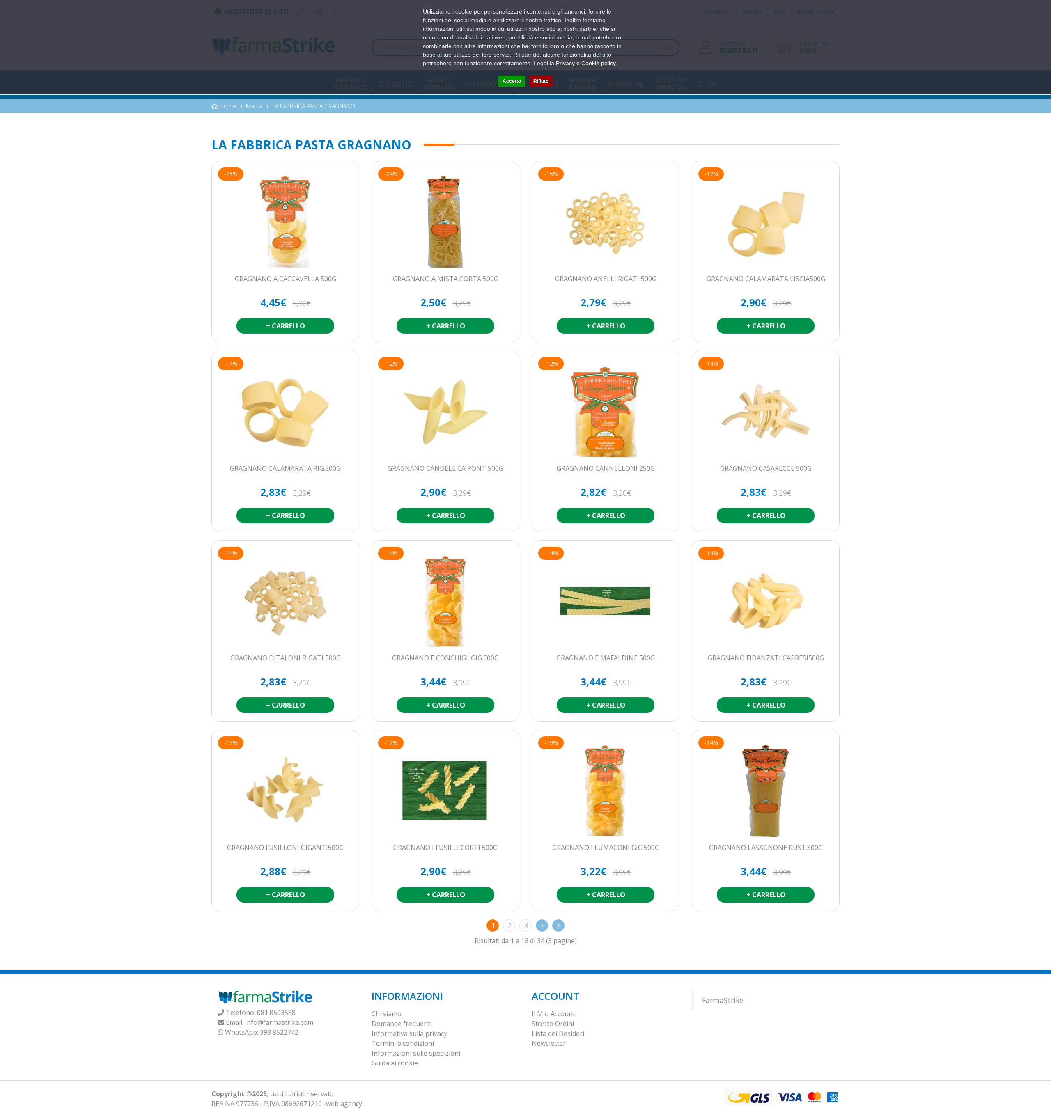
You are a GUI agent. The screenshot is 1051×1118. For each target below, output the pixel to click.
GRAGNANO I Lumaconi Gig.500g (605, 848)
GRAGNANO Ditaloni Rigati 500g (285, 658)
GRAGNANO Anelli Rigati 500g (605, 279)
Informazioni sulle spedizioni (416, 1053)
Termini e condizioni (403, 1043)
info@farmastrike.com (279, 1022)
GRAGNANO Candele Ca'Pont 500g (445, 468)
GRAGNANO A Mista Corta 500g (445, 279)
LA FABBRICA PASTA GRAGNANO (313, 106)
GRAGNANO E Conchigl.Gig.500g (445, 658)
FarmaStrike (722, 1000)
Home (228, 106)
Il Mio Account (553, 1013)
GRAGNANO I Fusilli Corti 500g (445, 848)
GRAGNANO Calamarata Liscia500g (766, 279)
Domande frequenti (402, 1023)
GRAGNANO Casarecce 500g (766, 468)
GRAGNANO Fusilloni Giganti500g (285, 848)
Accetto (512, 81)
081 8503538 (276, 1012)
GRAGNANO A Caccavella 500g (285, 279)
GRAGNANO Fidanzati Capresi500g (766, 658)
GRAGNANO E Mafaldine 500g (605, 658)
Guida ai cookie (395, 1063)
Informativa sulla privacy (409, 1033)
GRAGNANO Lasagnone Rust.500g (766, 848)
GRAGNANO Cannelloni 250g (606, 468)
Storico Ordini (553, 1023)
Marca (254, 106)
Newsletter (549, 1043)
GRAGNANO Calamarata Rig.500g (285, 468)
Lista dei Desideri (558, 1033)
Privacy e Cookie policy (586, 63)
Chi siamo (387, 1013)
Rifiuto (540, 81)
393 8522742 (279, 1032)
